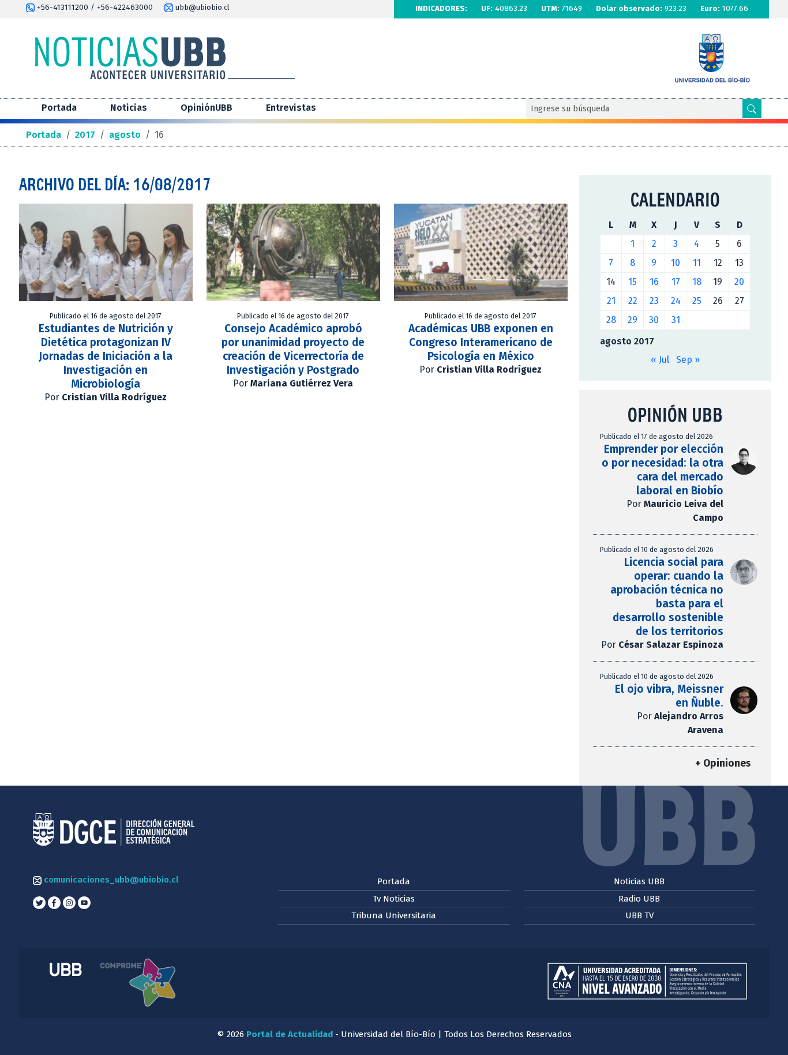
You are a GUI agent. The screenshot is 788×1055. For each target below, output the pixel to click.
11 (697, 262)
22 (632, 300)
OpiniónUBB (206, 107)
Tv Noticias (394, 898)
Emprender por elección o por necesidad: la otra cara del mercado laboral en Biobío (662, 469)
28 (611, 319)
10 (675, 262)
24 (676, 300)
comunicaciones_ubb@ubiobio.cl (110, 879)
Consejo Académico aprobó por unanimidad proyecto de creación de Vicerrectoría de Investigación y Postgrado (293, 349)
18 (696, 281)
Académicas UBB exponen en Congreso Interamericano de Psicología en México (480, 342)
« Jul (660, 359)
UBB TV (639, 915)
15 (632, 281)
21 (611, 300)
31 (675, 319)
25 (696, 300)
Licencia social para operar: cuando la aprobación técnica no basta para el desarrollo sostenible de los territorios (666, 596)
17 (675, 281)
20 (739, 281)
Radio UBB (639, 898)
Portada (59, 107)
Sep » (688, 359)
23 (654, 300)
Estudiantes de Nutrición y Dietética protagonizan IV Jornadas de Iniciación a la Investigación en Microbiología (106, 356)
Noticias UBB (639, 881)
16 (654, 281)
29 (632, 319)
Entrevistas (291, 107)
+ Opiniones (723, 763)
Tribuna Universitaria (393, 915)
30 (654, 319)
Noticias (128, 107)
